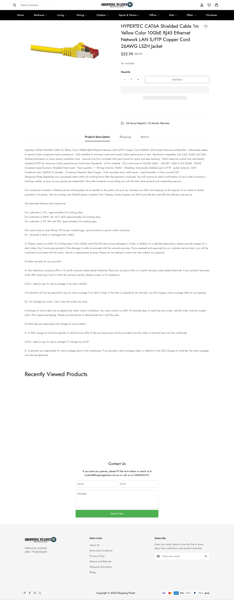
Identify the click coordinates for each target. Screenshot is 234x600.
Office (152, 15)
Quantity (125, 72)
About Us (94, 545)
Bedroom (39, 15)
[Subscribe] (205, 556)
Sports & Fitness (128, 15)
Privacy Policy (97, 556)
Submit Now (117, 513)
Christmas (211, 15)
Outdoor (101, 15)
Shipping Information (101, 567)
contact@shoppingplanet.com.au (101, 475)
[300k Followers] (29, 593)
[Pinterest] (24, 593)
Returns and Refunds (100, 561)
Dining (80, 15)
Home (20, 15)
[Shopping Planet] (117, 5)
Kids (171, 15)
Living (60, 15)
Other (190, 15)
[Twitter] (40, 593)
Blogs (93, 572)
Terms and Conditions (101, 550)
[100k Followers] (35, 593)
